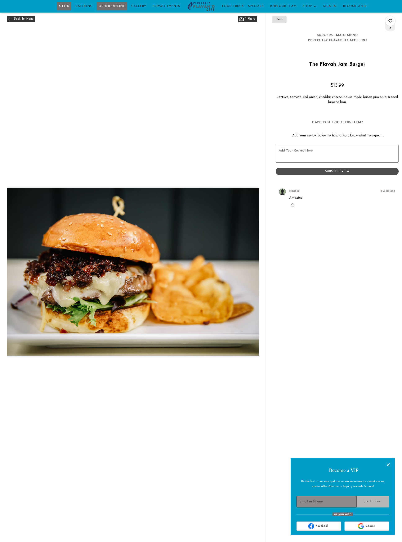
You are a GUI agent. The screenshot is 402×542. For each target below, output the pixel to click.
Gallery (138, 6)
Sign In (329, 6)
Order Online (112, 6)
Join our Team (283, 6)
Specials (256, 6)
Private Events (166, 6)
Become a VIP (355, 6)
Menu (64, 6)
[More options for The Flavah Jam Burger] (390, 21)
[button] (310, 6)
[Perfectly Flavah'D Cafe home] (201, 6)
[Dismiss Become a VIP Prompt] (388, 465)
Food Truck (233, 6)
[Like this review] (293, 204)
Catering (83, 6)
